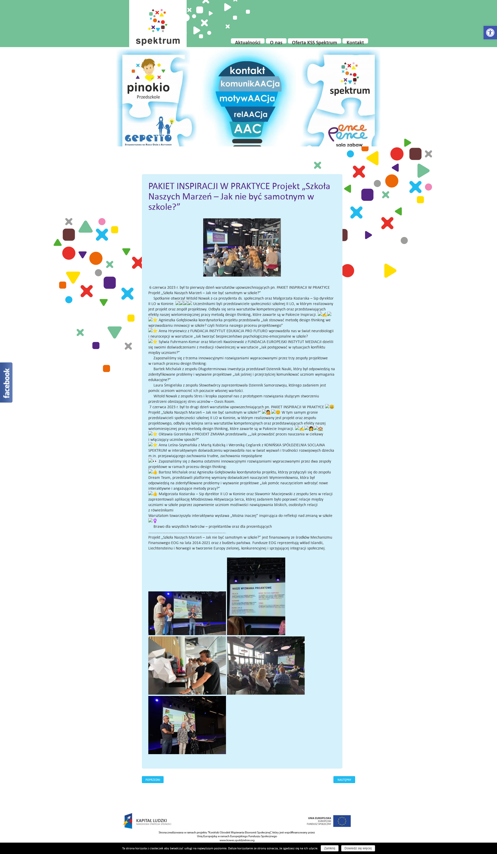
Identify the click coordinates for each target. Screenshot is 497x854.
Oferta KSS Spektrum (314, 41)
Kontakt (355, 41)
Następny (344, 780)
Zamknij (329, 848)
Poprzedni (152, 780)
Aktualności (247, 41)
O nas (276, 41)
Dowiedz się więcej (358, 848)
